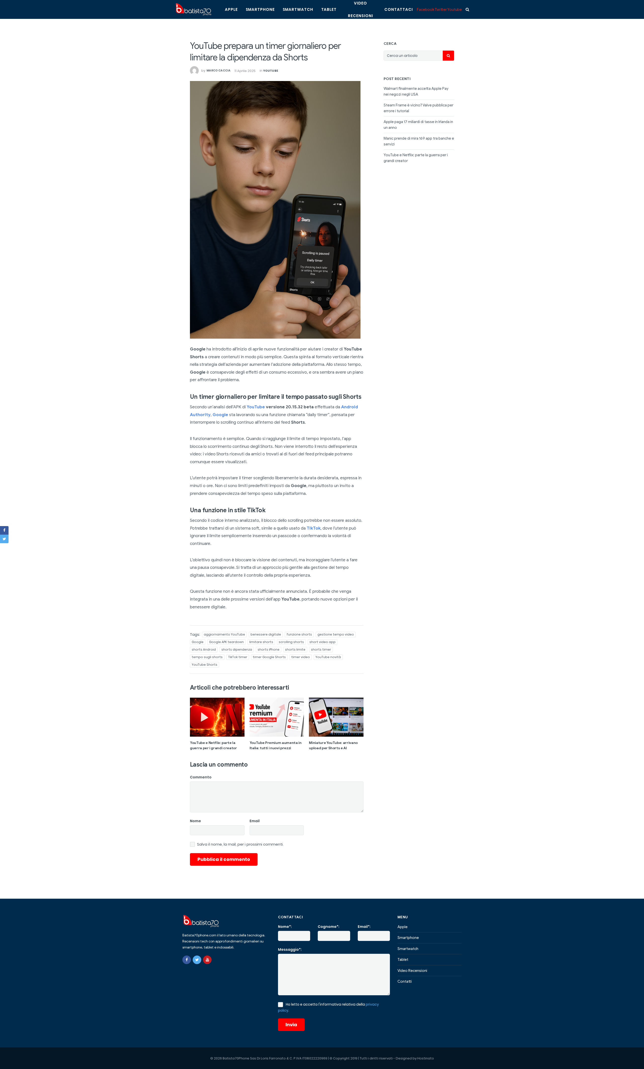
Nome (195, 820)
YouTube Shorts (204, 664)
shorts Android (204, 649)
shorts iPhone (268, 649)
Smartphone (260, 9)
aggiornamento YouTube (224, 634)
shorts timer (321, 649)
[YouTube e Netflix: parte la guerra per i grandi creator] (217, 717)
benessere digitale (266, 634)
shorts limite (295, 649)
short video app (322, 642)
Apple (231, 9)
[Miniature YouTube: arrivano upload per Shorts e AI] (336, 717)
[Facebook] (186, 960)
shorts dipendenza (236, 649)
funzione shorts (299, 634)
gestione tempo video (335, 634)
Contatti (404, 981)
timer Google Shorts (269, 657)
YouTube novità (328, 657)
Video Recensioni (412, 970)
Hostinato (425, 1058)
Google (220, 414)
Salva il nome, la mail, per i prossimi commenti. (240, 844)
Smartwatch (298, 9)
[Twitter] (197, 960)
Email (255, 820)
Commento (201, 777)
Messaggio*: (290, 949)
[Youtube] (207, 960)
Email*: (364, 926)
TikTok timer (237, 657)
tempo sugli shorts (207, 657)
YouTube (270, 71)
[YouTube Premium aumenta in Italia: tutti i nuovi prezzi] (277, 717)
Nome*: (285, 926)
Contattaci (398, 9)
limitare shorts (261, 642)
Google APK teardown (226, 642)
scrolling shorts (291, 642)
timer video (300, 657)
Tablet (329, 9)
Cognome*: (328, 926)
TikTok (313, 528)
